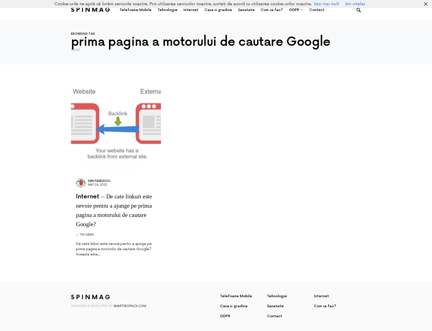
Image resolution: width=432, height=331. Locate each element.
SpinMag (91, 10)
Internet (321, 296)
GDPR (225, 316)
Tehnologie (277, 296)
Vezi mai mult (326, 4)
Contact (274, 316)
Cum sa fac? (325, 306)
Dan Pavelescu (99, 181)
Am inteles (355, 4)
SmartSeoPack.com (130, 306)
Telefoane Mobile (236, 296)
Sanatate (275, 306)
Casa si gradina (234, 306)
